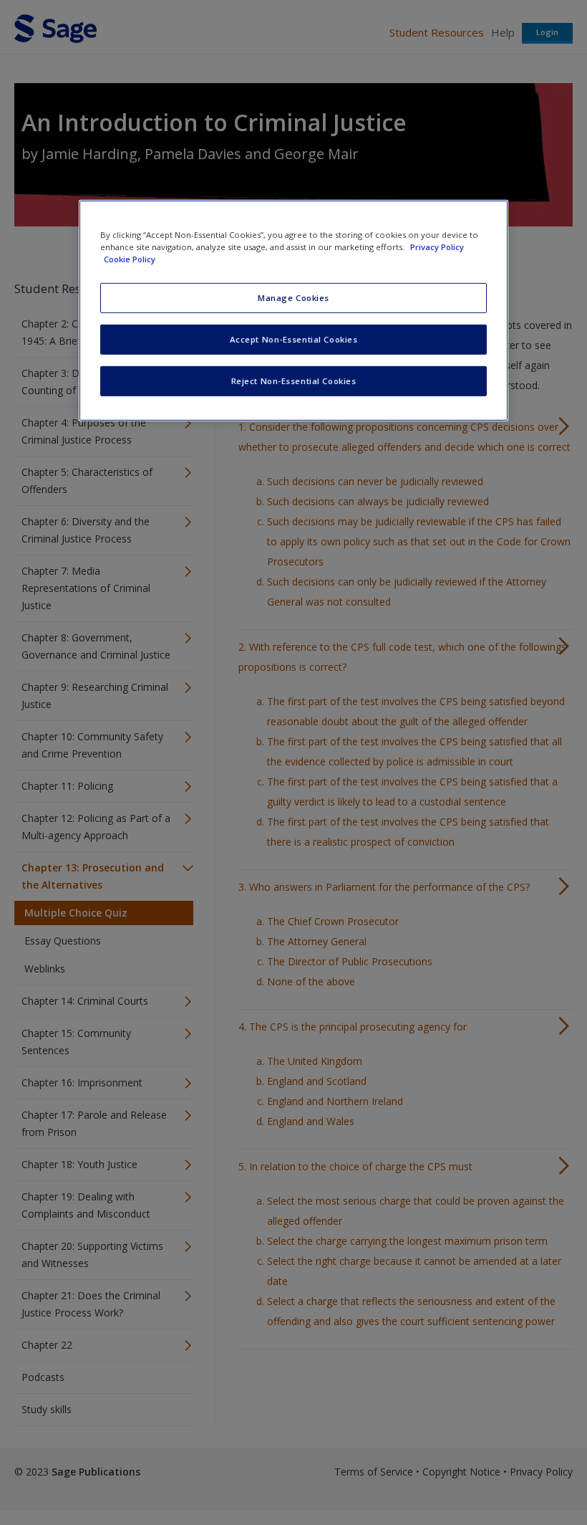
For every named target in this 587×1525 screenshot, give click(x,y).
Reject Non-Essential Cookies (293, 381)
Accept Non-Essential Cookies (294, 339)
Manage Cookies (293, 297)
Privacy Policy (437, 247)
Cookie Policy (129, 259)
